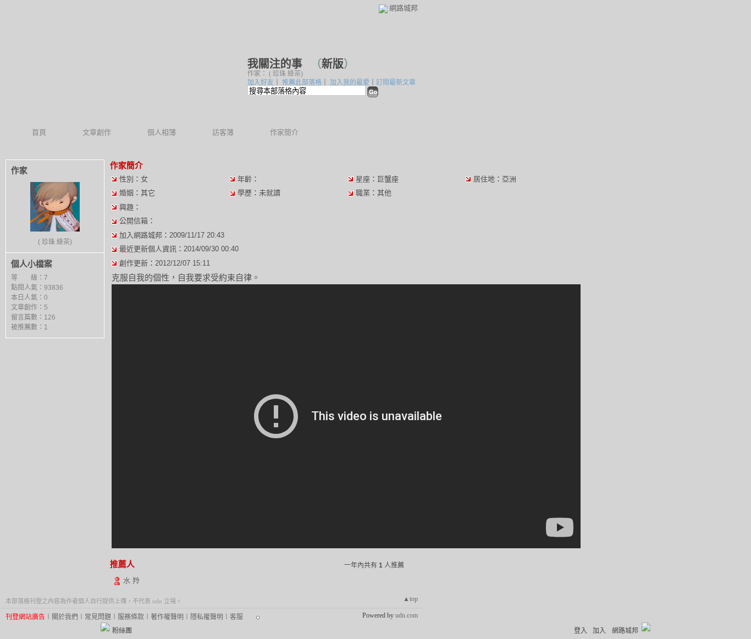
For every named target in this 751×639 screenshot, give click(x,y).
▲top (410, 599)
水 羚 (131, 580)
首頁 (39, 132)
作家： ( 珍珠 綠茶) (275, 74)
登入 (580, 631)
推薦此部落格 (302, 82)
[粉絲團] (105, 627)
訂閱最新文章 (396, 82)
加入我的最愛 (349, 82)
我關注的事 (276, 64)
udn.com (406, 615)
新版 (333, 64)
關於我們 (65, 617)
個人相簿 (161, 132)
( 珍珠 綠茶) (55, 242)
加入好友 (260, 82)
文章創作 (96, 132)
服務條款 (131, 617)
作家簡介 (284, 132)
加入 (599, 631)
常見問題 (98, 617)
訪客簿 (223, 132)
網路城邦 (403, 8)
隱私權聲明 (206, 617)
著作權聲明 (167, 617)
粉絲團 (122, 631)
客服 (236, 617)
